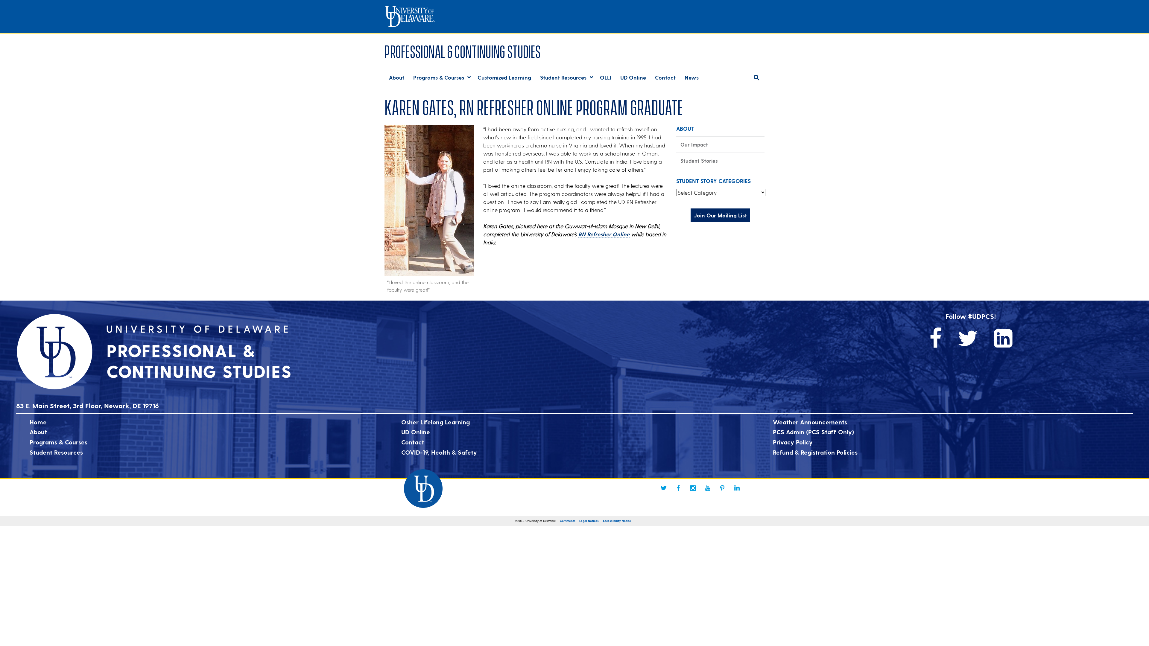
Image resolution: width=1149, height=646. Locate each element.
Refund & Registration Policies (815, 452)
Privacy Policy (793, 442)
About (38, 431)
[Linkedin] (737, 488)
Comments (567, 520)
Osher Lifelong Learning (435, 422)
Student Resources (56, 452)
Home (38, 422)
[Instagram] (693, 488)
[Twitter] (663, 488)
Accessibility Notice (617, 520)
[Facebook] (678, 488)
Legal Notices (589, 520)
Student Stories (699, 161)
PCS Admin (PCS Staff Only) (813, 431)
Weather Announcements (810, 422)
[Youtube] (707, 488)
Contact (412, 442)
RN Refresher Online (604, 234)
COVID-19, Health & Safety (439, 452)
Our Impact (694, 144)
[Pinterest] (722, 488)
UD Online (415, 431)
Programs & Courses (58, 442)
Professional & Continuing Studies (462, 50)
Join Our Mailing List (720, 215)
